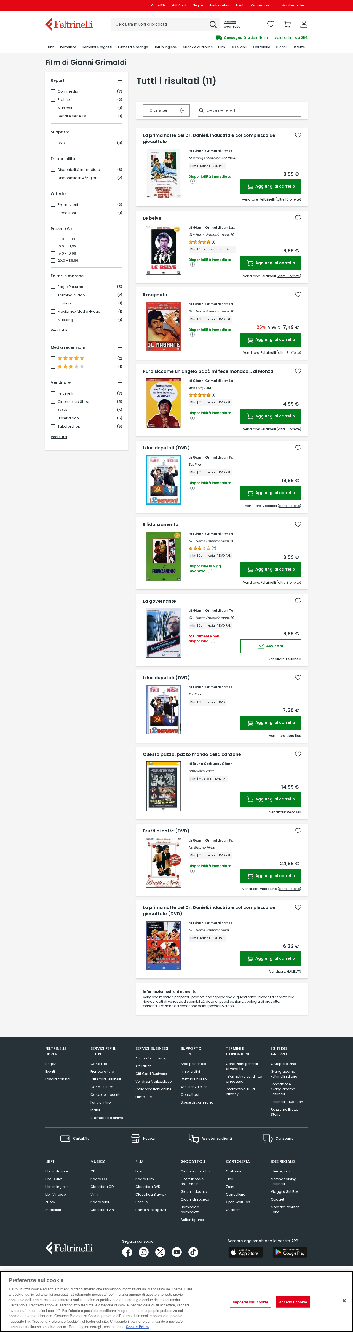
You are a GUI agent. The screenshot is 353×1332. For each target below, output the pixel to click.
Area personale (193, 1063)
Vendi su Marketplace (153, 1081)
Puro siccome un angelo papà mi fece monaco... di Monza (208, 371)
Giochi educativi (194, 1191)
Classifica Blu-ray (150, 1194)
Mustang (65, 320)
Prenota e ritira (102, 1071)
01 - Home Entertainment (209, 930)
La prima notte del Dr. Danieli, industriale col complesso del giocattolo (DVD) (209, 911)
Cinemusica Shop (73, 402)
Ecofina (64, 303)
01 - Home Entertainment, (209, 234)
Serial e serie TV (72, 116)
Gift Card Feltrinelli (105, 1079)
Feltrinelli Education (287, 1101)
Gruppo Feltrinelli (284, 1063)
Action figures (192, 1219)
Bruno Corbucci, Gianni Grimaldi (221, 763)
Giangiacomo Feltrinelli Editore (284, 1074)
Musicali (65, 108)
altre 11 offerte (289, 429)
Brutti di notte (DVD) (166, 831)
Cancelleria (235, 1194)
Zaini (230, 1186)
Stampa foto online (106, 1117)
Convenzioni (260, 5)
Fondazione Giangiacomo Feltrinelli (283, 1089)
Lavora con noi (57, 1079)
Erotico (64, 100)
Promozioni (68, 205)
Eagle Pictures (70, 287)
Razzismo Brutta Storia (284, 1112)
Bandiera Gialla (201, 771)
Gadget (277, 1199)
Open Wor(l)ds (238, 1202)
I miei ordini (190, 1071)
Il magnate (155, 295)
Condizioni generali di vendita (242, 1066)
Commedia (68, 91)
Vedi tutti (59, 330)
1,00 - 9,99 (66, 239)
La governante (159, 601)
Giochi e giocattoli (196, 1171)
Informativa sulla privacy (240, 1091)
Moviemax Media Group (79, 311)
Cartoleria (234, 1171)
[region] (176, 1301)
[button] (213, 24)
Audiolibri (53, 1209)
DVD (61, 143)
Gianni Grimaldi (207, 151)
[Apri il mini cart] (287, 24)
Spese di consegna (197, 1102)
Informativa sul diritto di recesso (244, 1079)
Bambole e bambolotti (190, 1209)
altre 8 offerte (289, 352)
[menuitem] (51, 47)
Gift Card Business (151, 1073)
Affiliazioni (144, 1066)
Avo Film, (196, 387)
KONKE (63, 410)
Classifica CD (102, 1186)
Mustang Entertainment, (208, 158)
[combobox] (165, 24)
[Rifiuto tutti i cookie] (344, 1301)
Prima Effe (143, 1096)
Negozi (198, 5)
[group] (242, 37)
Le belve (152, 218)
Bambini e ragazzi (150, 1209)
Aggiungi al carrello (275, 186)
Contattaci (190, 1094)
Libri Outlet (53, 1179)
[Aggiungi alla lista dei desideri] (298, 135)
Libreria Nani (69, 418)
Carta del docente (105, 1094)
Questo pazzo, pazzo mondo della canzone (192, 754)
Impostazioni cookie (250, 1301)
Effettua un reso (194, 1079)
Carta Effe (98, 1063)
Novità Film (144, 1179)
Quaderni (234, 1209)
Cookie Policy (137, 1326)
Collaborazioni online (153, 1089)
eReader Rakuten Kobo (285, 1209)
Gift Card (179, 5)
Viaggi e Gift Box (284, 1191)
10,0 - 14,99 (67, 246)
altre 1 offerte (289, 505)
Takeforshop (69, 426)
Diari (229, 1179)
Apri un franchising (151, 1058)
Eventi (240, 5)
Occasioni (67, 213)
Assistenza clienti (295, 5)
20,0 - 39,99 (68, 260)
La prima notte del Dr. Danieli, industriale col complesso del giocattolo (209, 139)
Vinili (94, 1194)
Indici (95, 1110)
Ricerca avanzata (232, 24)
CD (92, 1171)
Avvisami (274, 646)
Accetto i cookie (293, 1301)
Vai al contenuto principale (69, 5)
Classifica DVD (147, 1186)
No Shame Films (202, 847)
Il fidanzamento (160, 525)
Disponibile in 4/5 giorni (79, 178)
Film (138, 1171)
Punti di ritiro (219, 5)
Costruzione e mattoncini (192, 1181)
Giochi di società (195, 1199)
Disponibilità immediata (79, 170)
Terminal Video (71, 295)
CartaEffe (158, 5)
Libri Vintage (55, 1194)
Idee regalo (280, 1171)
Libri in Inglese (56, 1186)
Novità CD (98, 1179)
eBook (50, 1202)
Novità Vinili (100, 1202)
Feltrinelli (65, 393)
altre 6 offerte (289, 276)
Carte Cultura (101, 1087)
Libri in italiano (57, 1171)
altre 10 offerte (288, 199)
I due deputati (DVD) (166, 448)
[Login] (304, 24)
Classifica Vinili (103, 1209)
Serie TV (141, 1202)
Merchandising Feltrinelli (283, 1181)
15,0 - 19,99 (67, 253)
